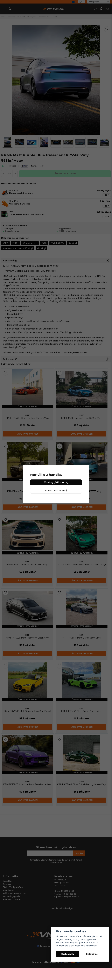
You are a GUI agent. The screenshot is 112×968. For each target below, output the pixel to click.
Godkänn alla (67, 954)
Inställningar (92, 954)
